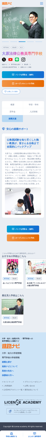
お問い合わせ (30, 386)
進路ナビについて (10, 366)
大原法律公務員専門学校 (9, 67)
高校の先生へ (8, 371)
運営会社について (31, 390)
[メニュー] (41, 3)
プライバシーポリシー (33, 382)
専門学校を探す (15, 64)
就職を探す (7, 362)
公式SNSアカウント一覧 (12, 390)
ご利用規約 (7, 386)
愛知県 (26, 64)
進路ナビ (4, 64)
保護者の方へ (8, 375)
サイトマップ (8, 382)
